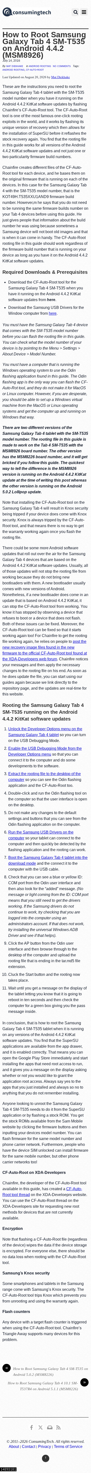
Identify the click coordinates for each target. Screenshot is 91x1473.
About (14, 1446)
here (53, 313)
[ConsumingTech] (26, 12)
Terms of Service (68, 1446)
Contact (28, 1446)
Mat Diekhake (14, 66)
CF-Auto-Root (35, 69)
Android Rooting (40, 66)
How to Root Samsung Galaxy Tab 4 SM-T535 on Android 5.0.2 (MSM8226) (46, 1371)
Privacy (44, 1446)
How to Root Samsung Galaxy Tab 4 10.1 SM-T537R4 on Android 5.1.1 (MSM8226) (47, 1385)
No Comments (62, 66)
